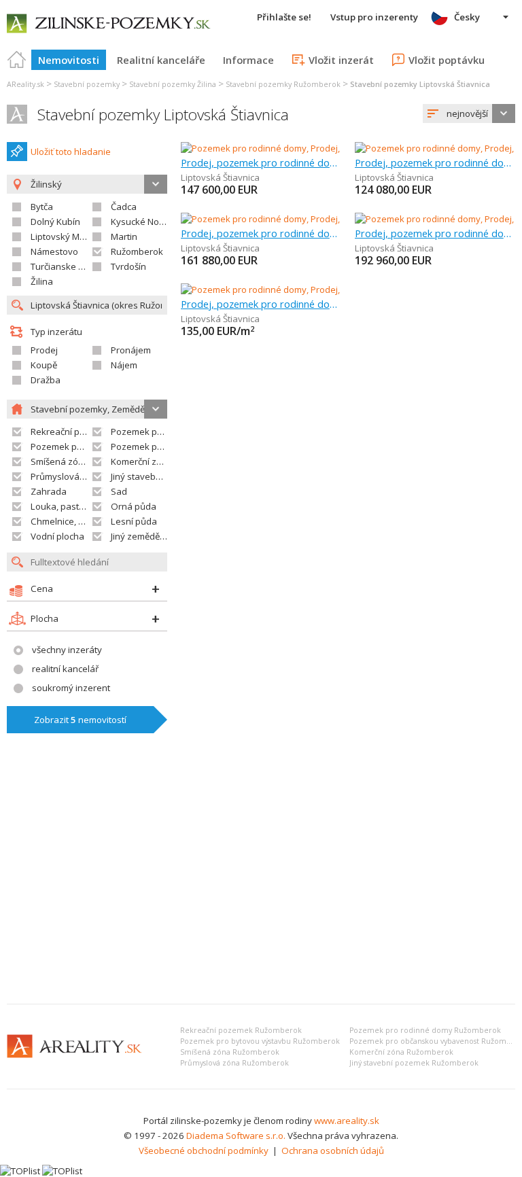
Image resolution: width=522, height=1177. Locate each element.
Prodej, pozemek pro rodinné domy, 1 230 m (261, 162)
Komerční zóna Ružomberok (401, 1052)
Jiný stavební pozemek (157, 476)
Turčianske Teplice (69, 266)
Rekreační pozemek (72, 431)
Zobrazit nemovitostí (80, 720)
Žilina (42, 281)
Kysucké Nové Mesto (154, 221)
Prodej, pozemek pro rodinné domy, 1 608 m (435, 233)
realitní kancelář (65, 669)
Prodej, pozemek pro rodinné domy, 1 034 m (435, 162)
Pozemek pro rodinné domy (168, 431)
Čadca (124, 206)
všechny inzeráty (67, 650)
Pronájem (131, 350)
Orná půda (133, 506)
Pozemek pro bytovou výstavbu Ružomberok (260, 1041)
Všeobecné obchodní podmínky (203, 1150)
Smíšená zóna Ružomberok (229, 1052)
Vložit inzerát (341, 60)
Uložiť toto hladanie (71, 151)
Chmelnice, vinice (66, 521)
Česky (467, 17)
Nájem (124, 365)
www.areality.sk (346, 1120)
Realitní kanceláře (161, 60)
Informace (248, 60)
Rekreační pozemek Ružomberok (241, 1030)
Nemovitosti (68, 60)
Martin (124, 236)
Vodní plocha (57, 536)
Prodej (44, 350)
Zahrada (49, 491)
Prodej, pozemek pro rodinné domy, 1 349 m (261, 233)
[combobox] (469, 113)
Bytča (42, 206)
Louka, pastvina (64, 506)
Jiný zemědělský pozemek (164, 536)
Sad (119, 491)
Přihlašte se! (284, 17)
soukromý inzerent (71, 688)
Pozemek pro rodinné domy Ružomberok (425, 1030)
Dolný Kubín (55, 221)
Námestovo (54, 251)
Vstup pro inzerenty (374, 17)
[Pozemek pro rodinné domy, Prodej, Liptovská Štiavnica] (295, 148)
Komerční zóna (142, 461)
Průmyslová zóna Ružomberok (234, 1063)
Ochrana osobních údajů (332, 1150)
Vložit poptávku (446, 60)
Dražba (45, 380)
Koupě (44, 365)
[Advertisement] (261, 891)
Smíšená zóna (60, 461)
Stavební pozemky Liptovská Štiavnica (163, 114)
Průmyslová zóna (67, 476)
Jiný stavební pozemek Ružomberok (413, 1063)
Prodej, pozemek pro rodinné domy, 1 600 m (261, 304)
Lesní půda (134, 521)
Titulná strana (17, 60)
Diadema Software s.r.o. (235, 1135)
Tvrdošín (128, 266)
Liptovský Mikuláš (67, 236)
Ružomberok (137, 251)
